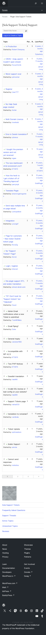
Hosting (5, 553)
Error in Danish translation (16, 134)
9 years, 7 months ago (39, 121)
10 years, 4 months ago (39, 192)
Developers (7, 572)
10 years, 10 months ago (39, 268)
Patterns (27, 557)
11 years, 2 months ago (39, 431)
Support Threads (9, 515)
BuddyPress (8, 595)
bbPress (6, 591)
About (4, 545)
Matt (5, 587)
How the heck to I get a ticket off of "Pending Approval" (11, 178)
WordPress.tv (9, 576)
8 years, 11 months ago (39, 61)
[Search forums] (26, 30)
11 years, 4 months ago (39, 461)
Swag (27, 576)
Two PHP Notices (15, 364)
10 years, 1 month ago (39, 165)
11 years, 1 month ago (39, 416)
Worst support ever (13, 74)
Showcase (28, 545)
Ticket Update (14, 429)
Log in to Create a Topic (13, 35)
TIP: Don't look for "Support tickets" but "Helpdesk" (12, 299)
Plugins (27, 553)
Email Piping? (13, 326)
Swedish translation (16, 376)
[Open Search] (36, 3)
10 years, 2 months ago (39, 177)
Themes (27, 549)
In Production (11, 46)
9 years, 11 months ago (39, 136)
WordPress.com (9, 583)
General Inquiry (14, 339)
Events (27, 568)
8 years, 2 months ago (39, 48)
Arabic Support (14, 444)
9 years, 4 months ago (39, 91)
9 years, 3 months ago (39, 76)
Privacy (5, 557)
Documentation (8, 568)
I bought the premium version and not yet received (13, 152)
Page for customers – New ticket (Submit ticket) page (12, 239)
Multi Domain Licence (14, 119)
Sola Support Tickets (11, 505)
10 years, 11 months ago (39, 283)
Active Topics (7, 521)
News (4, 549)
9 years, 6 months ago (39, 106)
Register (9, 89)
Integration (10, 221)
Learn (4, 564)
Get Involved (29, 564)
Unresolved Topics (10, 526)
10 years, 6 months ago (39, 223)
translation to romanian (17, 414)
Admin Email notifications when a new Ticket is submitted (13, 314)
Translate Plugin (12, 191)
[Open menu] (42, 3)
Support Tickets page (17, 401)
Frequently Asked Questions (13, 510)
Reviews (5, 531)
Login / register (12, 266)
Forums (4, 10)
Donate (28, 572)
